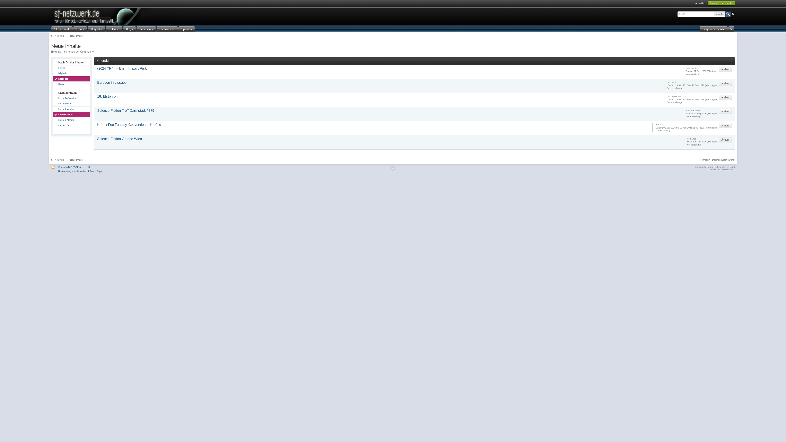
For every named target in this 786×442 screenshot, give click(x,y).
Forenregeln (704, 160)
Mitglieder (96, 29)
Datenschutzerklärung (723, 160)
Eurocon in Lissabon (112, 83)
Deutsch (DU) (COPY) (69, 167)
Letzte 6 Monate (66, 120)
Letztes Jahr (64, 125)
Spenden (186, 29)
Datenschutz (167, 29)
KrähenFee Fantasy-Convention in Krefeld (129, 125)
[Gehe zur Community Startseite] (120, 16)
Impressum (146, 29)
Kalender (114, 29)
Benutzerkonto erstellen (721, 3)
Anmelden (700, 3)
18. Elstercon (107, 96)
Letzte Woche (65, 103)
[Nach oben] (393, 168)
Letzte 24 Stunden (67, 98)
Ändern (725, 69)
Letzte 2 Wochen (66, 109)
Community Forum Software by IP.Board (715, 167)
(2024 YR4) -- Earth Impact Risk (122, 68)
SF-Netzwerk (62, 29)
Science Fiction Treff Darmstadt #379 (125, 111)
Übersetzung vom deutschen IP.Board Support (81, 171)
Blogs (129, 29)
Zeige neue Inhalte (714, 29)
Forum (80, 29)
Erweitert (733, 14)
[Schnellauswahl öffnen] (731, 29)
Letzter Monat (65, 114)
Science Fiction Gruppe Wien (119, 139)
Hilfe (89, 167)
